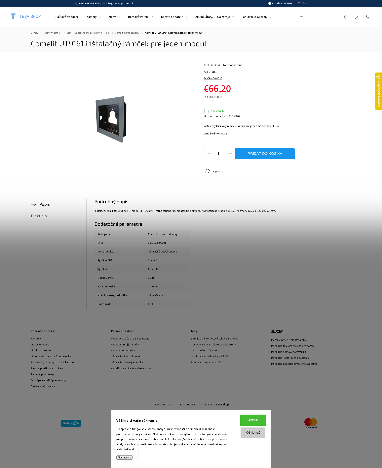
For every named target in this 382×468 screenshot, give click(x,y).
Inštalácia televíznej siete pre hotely (292, 346)
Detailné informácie (215, 134)
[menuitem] (67, 17)
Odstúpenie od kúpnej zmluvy (48, 380)
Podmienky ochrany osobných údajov (53, 363)
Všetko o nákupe (41, 351)
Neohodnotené (232, 65)
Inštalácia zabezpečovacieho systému (294, 364)
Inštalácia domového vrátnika (288, 352)
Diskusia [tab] (39, 216)
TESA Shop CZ (161, 405)
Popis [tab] (44, 204)
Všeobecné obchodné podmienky (51, 357)
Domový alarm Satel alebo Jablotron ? (213, 345)
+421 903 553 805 (89, 4)
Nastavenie (124, 457)
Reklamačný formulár (43, 386)
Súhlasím (253, 420)
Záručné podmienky (43, 374)
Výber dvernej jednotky (125, 345)
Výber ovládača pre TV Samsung (130, 339)
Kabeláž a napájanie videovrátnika (131, 368)
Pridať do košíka (265, 154)
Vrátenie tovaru (40, 345)
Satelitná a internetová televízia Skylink (214, 339)
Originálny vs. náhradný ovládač (209, 357)
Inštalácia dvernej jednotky (127, 363)
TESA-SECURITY (187, 405)
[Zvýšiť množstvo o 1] (230, 154)
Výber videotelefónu (123, 351)
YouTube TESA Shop (217, 405)
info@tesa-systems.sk (119, 4)
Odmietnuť (253, 433)
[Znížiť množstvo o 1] (209, 154)
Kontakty (36, 339)
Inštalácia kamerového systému (290, 358)
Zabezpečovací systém (205, 351)
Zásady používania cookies (47, 368)
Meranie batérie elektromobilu (289, 340)
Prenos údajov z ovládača (206, 363)
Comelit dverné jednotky (162, 234)
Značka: (213, 78)
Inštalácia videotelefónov (126, 357)
